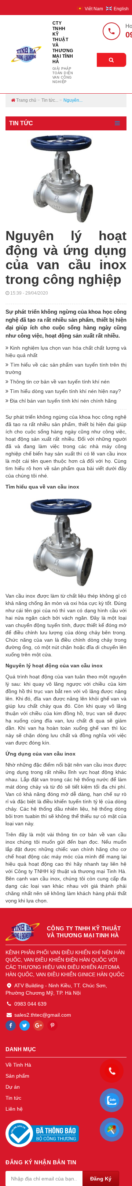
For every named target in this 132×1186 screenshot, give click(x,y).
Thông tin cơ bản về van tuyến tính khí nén (59, 382)
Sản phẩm (17, 1076)
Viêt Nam (94, 8)
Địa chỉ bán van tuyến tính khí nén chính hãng (62, 401)
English (121, 8)
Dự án (13, 1087)
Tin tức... (49, 100)
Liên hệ (14, 1109)
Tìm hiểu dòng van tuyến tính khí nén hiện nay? (64, 391)
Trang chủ (25, 100)
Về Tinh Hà (18, 1065)
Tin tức (13, 1098)
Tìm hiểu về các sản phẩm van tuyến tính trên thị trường (66, 368)
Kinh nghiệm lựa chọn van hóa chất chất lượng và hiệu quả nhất (66, 351)
